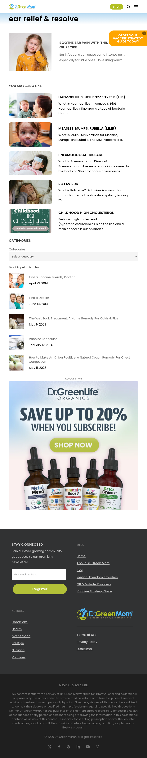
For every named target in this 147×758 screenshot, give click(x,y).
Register (39, 589)
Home (81, 556)
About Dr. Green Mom (93, 563)
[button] (136, 7)
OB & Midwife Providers (94, 584)
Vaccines (18, 657)
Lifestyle (18, 643)
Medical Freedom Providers (97, 577)
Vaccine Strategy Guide (94, 591)
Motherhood (21, 636)
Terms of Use (86, 635)
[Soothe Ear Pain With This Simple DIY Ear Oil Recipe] (30, 52)
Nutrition (18, 650)
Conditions (20, 622)
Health (17, 629)
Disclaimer (84, 649)
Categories (17, 249)
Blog (80, 570)
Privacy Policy (87, 642)
